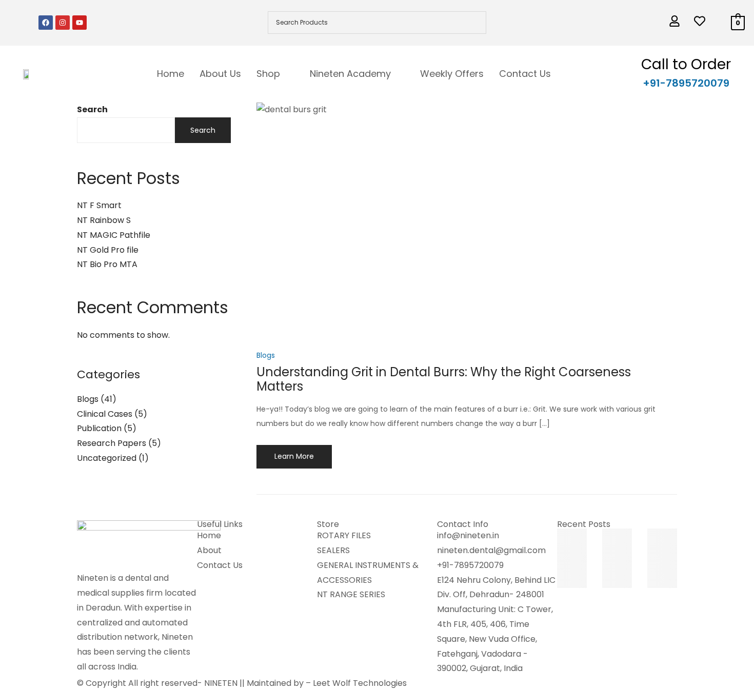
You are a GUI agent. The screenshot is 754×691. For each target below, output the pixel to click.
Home (170, 73)
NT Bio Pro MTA (107, 264)
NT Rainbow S (104, 220)
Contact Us (525, 73)
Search (92, 109)
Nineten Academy (350, 73)
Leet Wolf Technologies (360, 683)
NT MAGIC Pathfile (113, 235)
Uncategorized (106, 458)
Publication (99, 428)
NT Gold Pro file (107, 250)
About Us (220, 73)
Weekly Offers (452, 73)
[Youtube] (79, 22)
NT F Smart (99, 205)
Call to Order (686, 64)
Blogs (87, 399)
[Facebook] (45, 22)
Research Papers (111, 443)
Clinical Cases (104, 414)
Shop (268, 73)
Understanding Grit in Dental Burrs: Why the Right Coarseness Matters (443, 379)
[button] (275, 74)
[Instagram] (62, 22)
